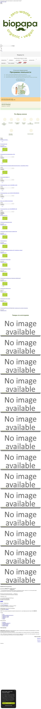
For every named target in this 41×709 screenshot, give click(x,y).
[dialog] (8, 699)
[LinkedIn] (2, 601)
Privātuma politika (9, 701)
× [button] (14, 690)
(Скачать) (7, 609)
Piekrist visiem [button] (8, 703)
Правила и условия (5, 616)
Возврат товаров (5, 625)
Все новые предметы (4, 139)
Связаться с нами (3, 1)
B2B (1, 2)
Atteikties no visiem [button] (8, 705)
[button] (1, 49)
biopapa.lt (39, 641)
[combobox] (5, 45)
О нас (3, 614)
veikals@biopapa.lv (5, 604)
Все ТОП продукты (4, 215)
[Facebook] (0, 601)
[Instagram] (1, 601)
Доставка (4, 622)
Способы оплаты (5, 624)
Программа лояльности (6, 623)
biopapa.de (39, 638)
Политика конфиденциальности (7, 615)
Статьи (3, 618)
